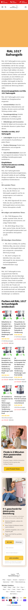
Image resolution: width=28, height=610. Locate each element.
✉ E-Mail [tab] (9, 542)
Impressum (21, 579)
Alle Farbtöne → (14, 593)
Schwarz (19, 591)
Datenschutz (6, 582)
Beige (9, 587)
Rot (18, 587)
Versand (15, 579)
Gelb (14, 587)
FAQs (3, 579)
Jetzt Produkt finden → (14, 469)
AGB (12, 582)
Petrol (18, 589)
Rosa (22, 587)
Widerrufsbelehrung (20, 582)
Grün (9, 589)
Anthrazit (12, 591)
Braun (4, 589)
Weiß (5, 587)
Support (9, 579)
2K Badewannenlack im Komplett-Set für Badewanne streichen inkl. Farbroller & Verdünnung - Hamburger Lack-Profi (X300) (20, 366)
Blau (23, 589)
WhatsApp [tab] (19, 542)
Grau (7, 591)
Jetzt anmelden (14, 558)
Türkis (13, 589)
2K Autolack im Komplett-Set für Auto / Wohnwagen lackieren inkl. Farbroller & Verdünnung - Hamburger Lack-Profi (7, 405)
